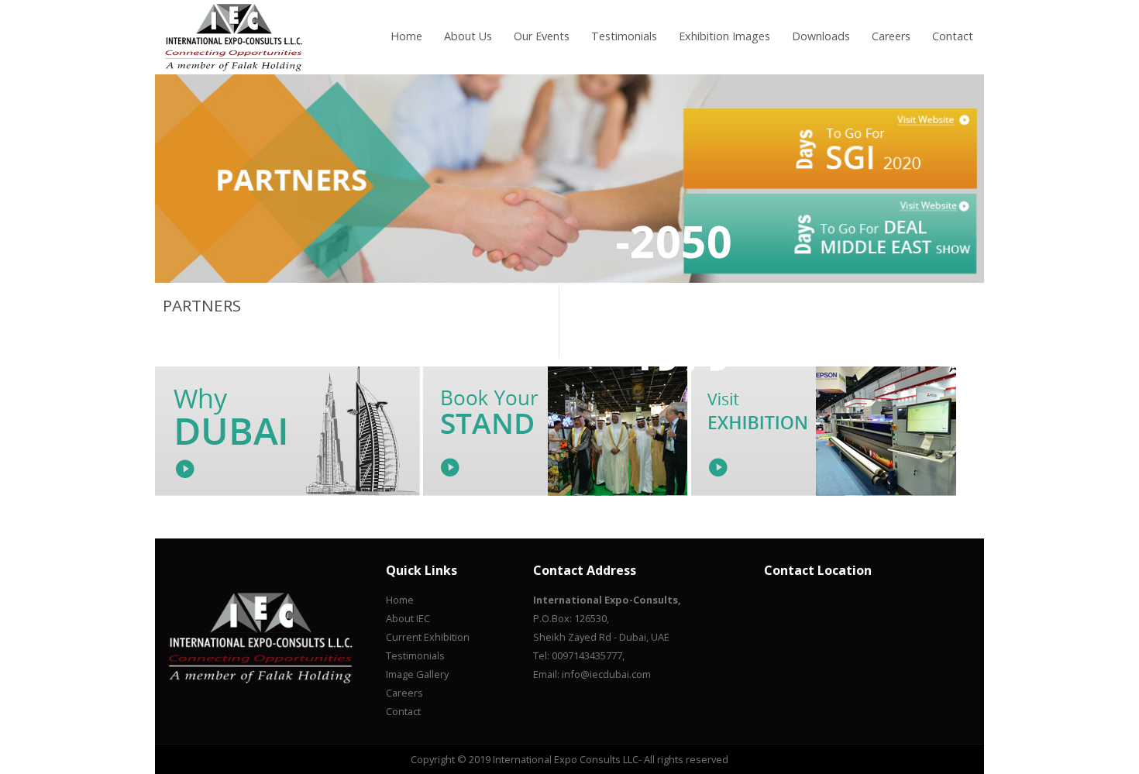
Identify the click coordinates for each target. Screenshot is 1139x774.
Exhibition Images (724, 36)
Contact (952, 36)
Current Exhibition (428, 637)
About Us (468, 36)
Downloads (821, 36)
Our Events (542, 36)
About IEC (408, 618)
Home (406, 36)
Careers (891, 36)
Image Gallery (417, 674)
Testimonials (624, 36)
